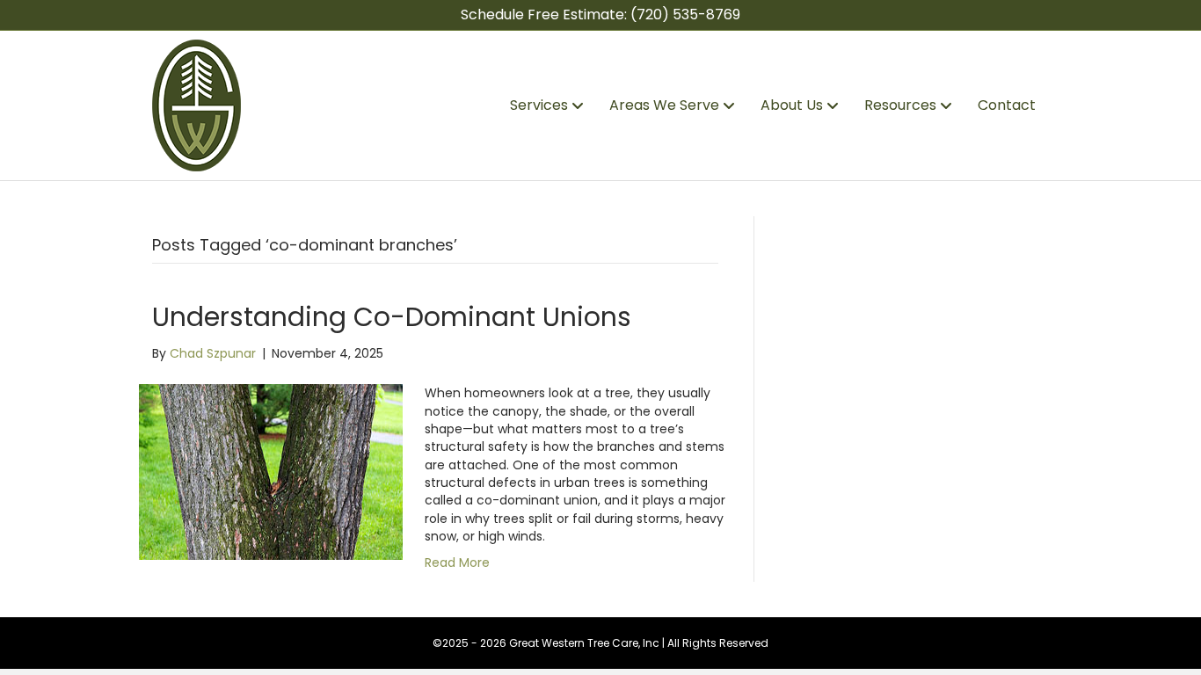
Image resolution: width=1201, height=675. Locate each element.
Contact (1007, 105)
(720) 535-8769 (685, 14)
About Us (792, 105)
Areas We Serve (664, 105)
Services (539, 105)
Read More (457, 562)
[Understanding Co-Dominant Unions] (271, 471)
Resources (900, 105)
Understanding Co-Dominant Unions (391, 317)
